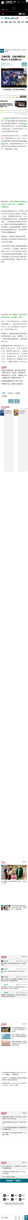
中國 (18, 22)
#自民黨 (4, 396)
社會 (14, 22)
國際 (6, 22)
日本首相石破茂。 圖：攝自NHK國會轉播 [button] (14, 89)
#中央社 (10, 393)
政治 (2, 22)
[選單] (1, 18)
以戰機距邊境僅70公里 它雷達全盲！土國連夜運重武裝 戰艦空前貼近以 (8, 412)
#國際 (3, 393)
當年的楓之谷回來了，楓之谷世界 (22, 412)
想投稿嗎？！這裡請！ (14, 1180)
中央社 (6, 118)
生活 (22, 22)
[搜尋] (26, 18)
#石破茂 (17, 393)
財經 (10, 22)
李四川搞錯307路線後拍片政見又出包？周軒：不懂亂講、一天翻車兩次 (14, 204)
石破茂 (24, 123)
